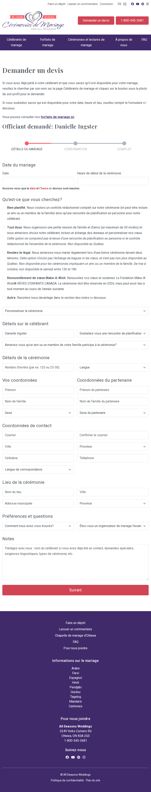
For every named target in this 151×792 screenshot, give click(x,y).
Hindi (75, 682)
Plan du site (93, 780)
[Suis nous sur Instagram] (147, 4)
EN (119, 4)
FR (124, 4)
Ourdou (75, 692)
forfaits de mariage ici (57, 117)
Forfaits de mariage (47, 42)
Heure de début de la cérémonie (99, 173)
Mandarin (75, 701)
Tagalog (75, 697)
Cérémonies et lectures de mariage (86, 42)
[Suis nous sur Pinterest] (142, 4)
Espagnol (75, 678)
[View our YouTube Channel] (137, 4)
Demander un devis (96, 20)
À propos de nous (123, 42)
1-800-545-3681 (132, 20)
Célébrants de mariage (16, 42)
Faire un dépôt (56, 4)
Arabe (76, 668)
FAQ (144, 39)
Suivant (75, 590)
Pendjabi (76, 687)
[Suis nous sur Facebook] (132, 4)
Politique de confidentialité (67, 780)
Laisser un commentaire (83, 4)
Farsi (75, 673)
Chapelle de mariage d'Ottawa (75, 635)
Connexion (106, 4)
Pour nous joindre (75, 648)
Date (5, 173)
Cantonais (75, 706)
